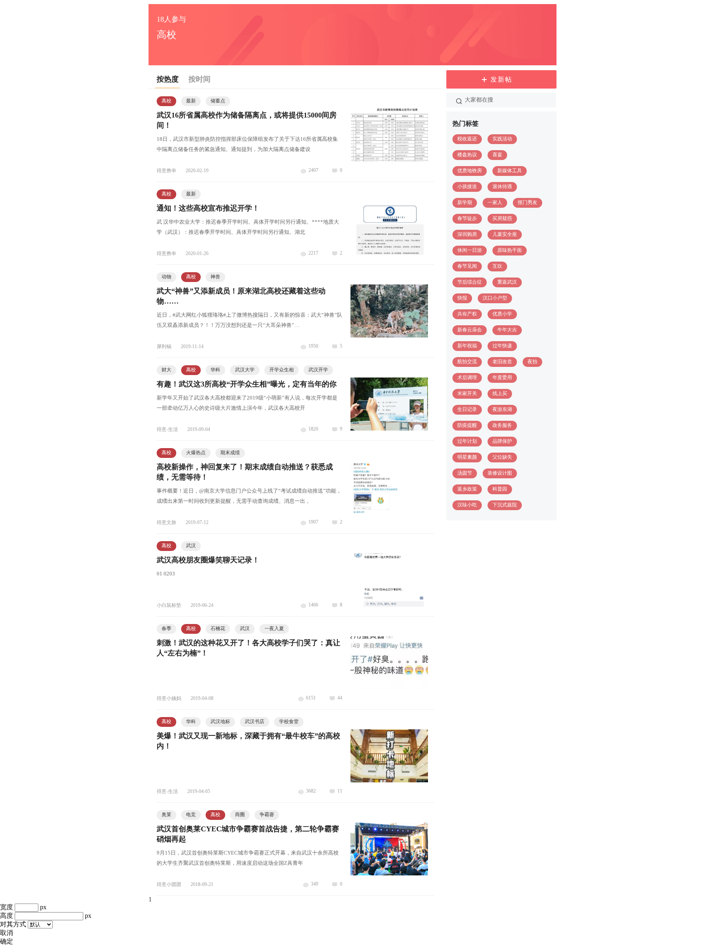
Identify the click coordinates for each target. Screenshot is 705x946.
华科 (215, 370)
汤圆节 (464, 473)
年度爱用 (502, 377)
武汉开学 (318, 370)
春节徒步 (467, 218)
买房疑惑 (502, 218)
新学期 (464, 202)
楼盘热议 (467, 155)
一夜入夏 (274, 628)
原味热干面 (509, 250)
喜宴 (497, 155)
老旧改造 (502, 361)
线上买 (499, 393)
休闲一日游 (469, 250)
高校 (166, 101)
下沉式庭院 (504, 505)
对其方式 (13, 924)
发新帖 (501, 79)
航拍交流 (467, 361)
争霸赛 (266, 814)
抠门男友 (527, 202)
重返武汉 (507, 282)
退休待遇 (502, 186)
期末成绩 (230, 452)
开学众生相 (281, 370)
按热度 (168, 79)
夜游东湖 (502, 409)
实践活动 (502, 139)
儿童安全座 (504, 234)
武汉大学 (245, 370)
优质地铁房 (469, 170)
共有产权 (467, 314)
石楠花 (218, 628)
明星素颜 (467, 457)
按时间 (199, 79)
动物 (166, 277)
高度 (6, 915)
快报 (462, 298)
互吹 (497, 266)
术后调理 (467, 377)
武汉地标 (220, 721)
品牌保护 (502, 441)
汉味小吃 (467, 505)
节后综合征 (469, 282)
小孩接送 (467, 186)
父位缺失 (502, 457)
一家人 (495, 202)
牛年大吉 (507, 330)
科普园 (499, 489)
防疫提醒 (467, 425)
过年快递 (502, 346)
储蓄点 (218, 101)
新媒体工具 (509, 170)
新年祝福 (467, 346)
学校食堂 (289, 721)
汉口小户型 (495, 298)
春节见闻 (467, 266)
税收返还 (467, 139)
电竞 (191, 814)
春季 (166, 628)
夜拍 (532, 361)
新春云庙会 (469, 330)
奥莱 (166, 814)
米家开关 (467, 393)
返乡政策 (467, 489)
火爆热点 (196, 452)
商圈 (240, 814)
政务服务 (502, 425)
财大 (166, 370)
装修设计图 (500, 473)
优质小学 (502, 314)
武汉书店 (254, 721)
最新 (191, 101)
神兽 (215, 277)
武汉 (191, 546)
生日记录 (467, 409)
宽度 (6, 907)
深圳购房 (467, 234)
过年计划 (467, 441)
